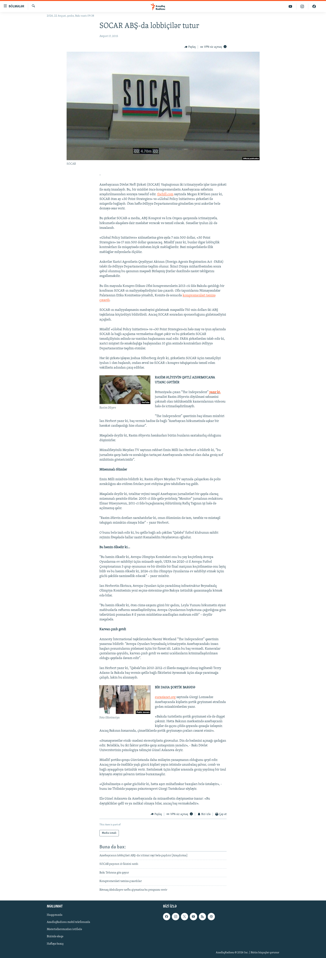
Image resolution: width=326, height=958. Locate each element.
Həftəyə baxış (55, 943)
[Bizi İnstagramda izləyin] (302, 6)
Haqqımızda (54, 915)
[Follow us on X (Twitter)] (184, 916)
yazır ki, (215, 392)
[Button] (190, 47)
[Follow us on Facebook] (166, 916)
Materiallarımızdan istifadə (64, 929)
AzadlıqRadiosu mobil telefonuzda (68, 922)
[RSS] (202, 916)
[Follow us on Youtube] (193, 916)
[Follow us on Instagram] (175, 916)
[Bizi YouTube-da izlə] (290, 6)
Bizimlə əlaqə (55, 936)
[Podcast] (211, 916)
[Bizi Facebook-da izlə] (314, 6)
